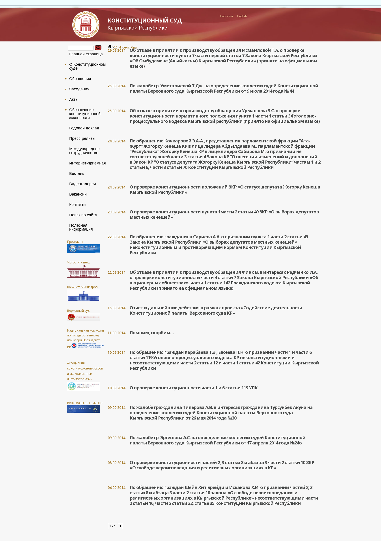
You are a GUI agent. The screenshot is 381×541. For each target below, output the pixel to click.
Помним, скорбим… (152, 333)
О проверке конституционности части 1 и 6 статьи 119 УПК (194, 388)
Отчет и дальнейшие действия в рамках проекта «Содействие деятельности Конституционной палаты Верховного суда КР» (216, 310)
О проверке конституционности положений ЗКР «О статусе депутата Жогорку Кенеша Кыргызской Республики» (225, 189)
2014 (117, 47)
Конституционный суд (145, 24)
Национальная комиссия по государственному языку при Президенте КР (85, 338)
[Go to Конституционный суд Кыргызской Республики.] (110, 47)
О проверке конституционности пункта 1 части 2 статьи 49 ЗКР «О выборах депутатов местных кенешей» (224, 214)
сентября (130, 47)
